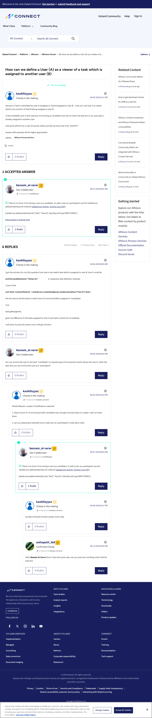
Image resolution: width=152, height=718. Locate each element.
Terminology (107, 600)
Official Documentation (131, 245)
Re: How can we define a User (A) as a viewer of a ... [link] (81, 54)
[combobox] (56, 38)
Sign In (138, 16)
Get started (48, 4)
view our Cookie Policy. (26, 715)
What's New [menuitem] (9, 26)
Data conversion (13, 656)
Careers (57, 639)
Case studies (59, 594)
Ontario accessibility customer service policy (60, 692)
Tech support (107, 656)
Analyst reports (60, 600)
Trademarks (91, 688)
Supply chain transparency (111, 688)
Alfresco (35, 54)
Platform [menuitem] (25, 26)
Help (127, 16)
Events (104, 639)
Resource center (108, 594)
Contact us (12, 610)
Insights (57, 605)
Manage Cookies (102, 710)
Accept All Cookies (123, 710)
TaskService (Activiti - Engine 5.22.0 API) (48, 206)
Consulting (11, 650)
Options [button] (144, 54)
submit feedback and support (74, 4)
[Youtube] (41, 626)
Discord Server (126, 254)
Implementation (13, 639)
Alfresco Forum (49, 54)
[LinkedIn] (33, 626)
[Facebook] (9, 626)
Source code (125, 250)
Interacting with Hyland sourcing (97, 692)
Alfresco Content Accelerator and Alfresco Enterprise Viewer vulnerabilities (131, 122)
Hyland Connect (9, 54)
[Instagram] (25, 626)
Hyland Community (109, 16)
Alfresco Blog (125, 86)
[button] (8, 157)
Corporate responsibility (65, 656)
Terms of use (51, 688)
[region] (76, 710)
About (56, 644)
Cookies (39, 688)
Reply (101, 157)
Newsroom (58, 662)
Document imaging (14, 662)
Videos (104, 611)
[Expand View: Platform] (32, 26)
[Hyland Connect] (22, 16)
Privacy (30, 688)
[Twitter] (17, 626)
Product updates (108, 617)
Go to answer (58, 85)
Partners (57, 650)
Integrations (59, 611)
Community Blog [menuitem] (48, 26)
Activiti (10, 145)
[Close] (147, 709)
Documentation (108, 650)
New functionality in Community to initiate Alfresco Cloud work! (131, 177)
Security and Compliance (71, 688)
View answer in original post (17, 219)
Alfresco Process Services (24, 137)
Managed (10, 644)
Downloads (106, 605)
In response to (29, 194)
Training (105, 644)
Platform (24, 54)
